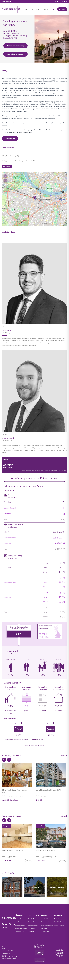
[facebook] (3, 924)
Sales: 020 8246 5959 (10, 31)
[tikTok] (3, 928)
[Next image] (9, 760)
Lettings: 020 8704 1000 (11, 33)
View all (64, 755)
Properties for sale (15, 46)
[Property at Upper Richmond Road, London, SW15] (51, 775)
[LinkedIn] (62, 1)
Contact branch (10, 138)
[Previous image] (4, 760)
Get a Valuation (62, 9)
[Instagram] (66, 1)
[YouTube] (58, 1)
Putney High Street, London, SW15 (13, 850)
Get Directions (6, 166)
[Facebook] (55, 1)
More (44, 9)
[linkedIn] (14, 924)
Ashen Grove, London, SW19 (45, 850)
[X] (60, 1)
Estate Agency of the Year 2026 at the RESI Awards (38, 130)
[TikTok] (64, 1)
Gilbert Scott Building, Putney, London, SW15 (14, 791)
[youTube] (6, 924)
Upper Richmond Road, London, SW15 (48, 790)
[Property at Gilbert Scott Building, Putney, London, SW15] (17, 775)
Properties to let (15, 54)
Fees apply (28, 860)
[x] (10, 924)
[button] (34, 197)
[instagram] (6, 928)
